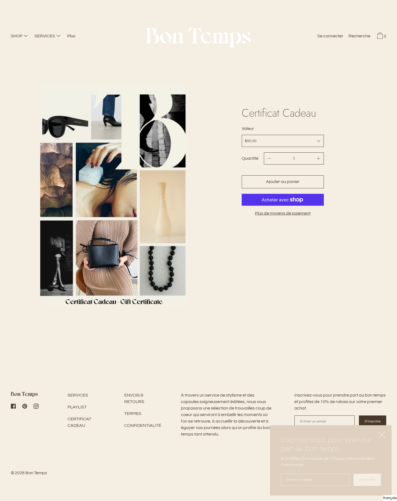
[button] (359, 37)
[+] (318, 158)
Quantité (250, 158)
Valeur (248, 128)
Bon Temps (36, 473)
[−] (269, 158)
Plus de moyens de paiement (283, 213)
